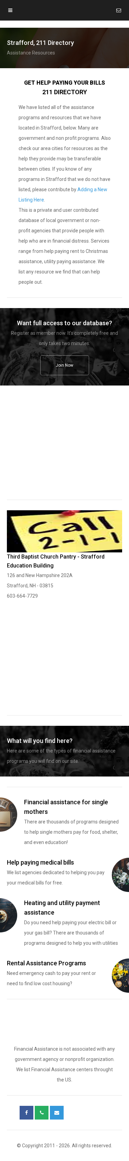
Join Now (64, 365)
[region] (64, 447)
